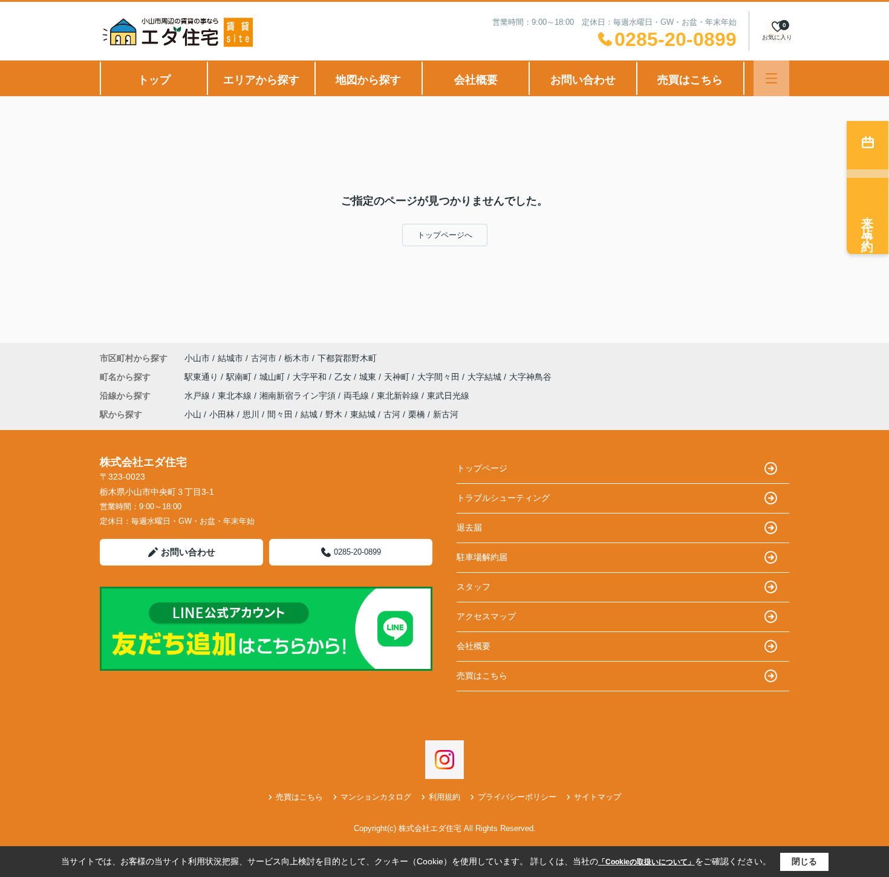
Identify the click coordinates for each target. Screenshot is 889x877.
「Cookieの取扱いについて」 (646, 862)
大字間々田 (439, 377)
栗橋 (416, 414)
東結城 (363, 414)
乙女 (344, 377)
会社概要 (476, 80)
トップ (154, 80)
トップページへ (444, 235)
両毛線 (357, 395)
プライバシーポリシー (517, 796)
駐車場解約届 (482, 557)
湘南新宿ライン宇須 (298, 395)
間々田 (280, 414)
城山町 (273, 377)
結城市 (230, 358)
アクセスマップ (486, 616)
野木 (333, 414)
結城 (309, 414)
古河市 (263, 358)
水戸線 (198, 395)
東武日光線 (448, 395)
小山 (192, 414)
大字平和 (311, 377)
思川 (251, 414)
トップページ (482, 468)
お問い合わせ (583, 80)
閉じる (804, 861)
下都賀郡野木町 (347, 358)
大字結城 (485, 377)
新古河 (445, 414)
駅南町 (240, 377)
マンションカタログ (375, 796)
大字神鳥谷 (530, 377)
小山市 (197, 358)
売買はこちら (690, 80)
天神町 (398, 377)
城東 (369, 377)
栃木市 (297, 358)
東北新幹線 (399, 395)
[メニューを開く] (771, 78)
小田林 (222, 414)
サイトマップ (597, 796)
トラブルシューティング (503, 498)
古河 (391, 414)
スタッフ (473, 587)
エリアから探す (261, 80)
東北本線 (236, 395)
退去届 (469, 527)
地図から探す (368, 80)
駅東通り (202, 377)
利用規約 (444, 796)
